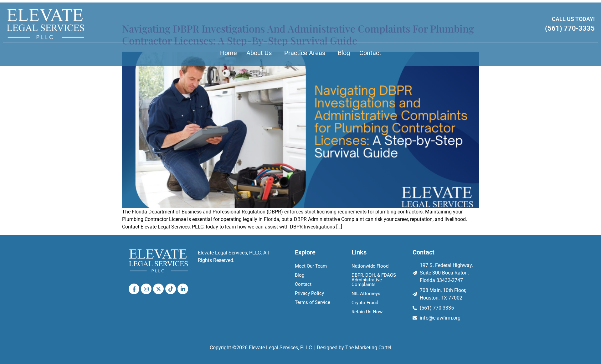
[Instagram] (146, 289)
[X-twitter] (158, 289)
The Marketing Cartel (368, 348)
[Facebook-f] (134, 289)
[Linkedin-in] (182, 289)
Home (228, 53)
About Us (259, 53)
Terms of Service (312, 302)
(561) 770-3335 (570, 28)
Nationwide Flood (370, 266)
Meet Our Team (311, 266)
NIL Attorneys (366, 293)
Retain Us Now (367, 312)
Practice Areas (304, 53)
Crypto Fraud (365, 302)
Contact (370, 53)
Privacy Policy (309, 293)
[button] (261, 53)
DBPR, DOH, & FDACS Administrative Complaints (374, 279)
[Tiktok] (170, 289)
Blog (344, 53)
